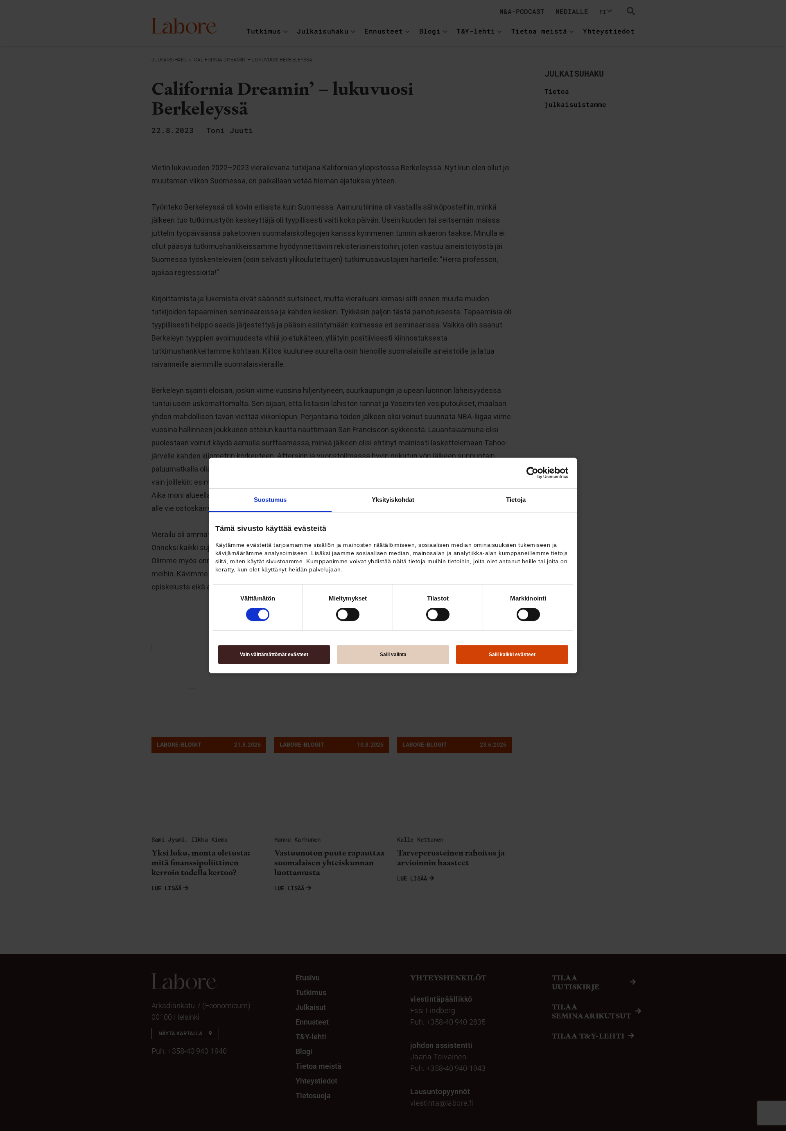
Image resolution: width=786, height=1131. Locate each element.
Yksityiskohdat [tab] (393, 499)
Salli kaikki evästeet (512, 654)
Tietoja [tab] (516, 499)
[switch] (347, 614)
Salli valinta (393, 654)
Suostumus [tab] (270, 499)
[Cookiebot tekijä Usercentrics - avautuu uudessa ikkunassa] (532, 473)
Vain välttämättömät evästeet (274, 654)
